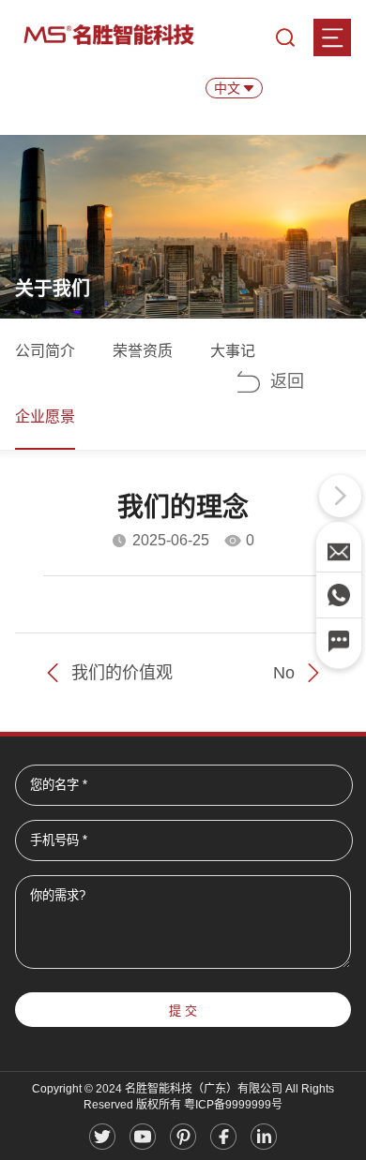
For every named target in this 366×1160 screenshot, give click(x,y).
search (285, 37)
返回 (287, 381)
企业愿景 (45, 416)
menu (332, 37)
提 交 (183, 1011)
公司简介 (45, 351)
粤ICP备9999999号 (233, 1104)
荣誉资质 (143, 351)
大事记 (232, 351)
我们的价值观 (122, 672)
